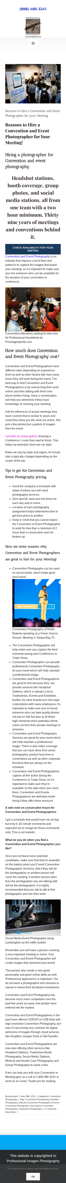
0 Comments (50, 1109)
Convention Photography (37, 1099)
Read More (10, 1112)
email (23, 1081)
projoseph (13, 1096)
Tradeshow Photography (30, 1109)
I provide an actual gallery (21, 436)
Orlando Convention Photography (34, 1102)
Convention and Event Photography (27, 256)
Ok (33, 1176)
